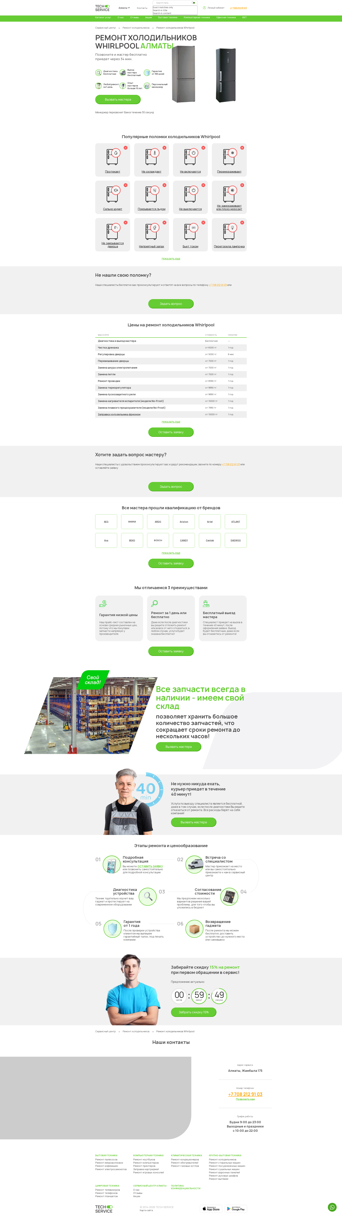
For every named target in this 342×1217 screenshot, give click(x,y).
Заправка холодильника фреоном (119, 414)
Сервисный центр (105, 27)
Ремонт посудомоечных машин (227, 1165)
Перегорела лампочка (229, 246)
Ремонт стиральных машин (224, 1162)
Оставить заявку (171, 432)
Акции (148, 17)
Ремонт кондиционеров (185, 1159)
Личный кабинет (216, 7)
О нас (121, 17)
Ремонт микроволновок (109, 1162)
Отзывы (134, 17)
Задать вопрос (171, 304)
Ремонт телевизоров (107, 1189)
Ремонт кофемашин (106, 1165)
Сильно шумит (112, 209)
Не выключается (190, 209)
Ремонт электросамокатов (111, 1169)
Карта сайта (146, 1210)
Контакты (142, 8)
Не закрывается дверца (113, 244)
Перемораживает (229, 171)
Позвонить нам (245, 1099)
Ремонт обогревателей (184, 1162)
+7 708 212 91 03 (238, 8)
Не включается (190, 171)
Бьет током (190, 246)
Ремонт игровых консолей (148, 1172)
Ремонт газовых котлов (185, 1165)
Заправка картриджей (146, 1169)
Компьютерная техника (197, 17)
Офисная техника (226, 17)
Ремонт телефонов (106, 1193)
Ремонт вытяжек (218, 1178)
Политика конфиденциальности (185, 1187)
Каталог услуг (103, 17)
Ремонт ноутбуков (144, 1159)
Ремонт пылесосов (106, 1159)
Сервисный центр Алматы (149, 1185)
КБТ (244, 17)
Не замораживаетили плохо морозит (229, 207)
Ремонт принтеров (144, 1165)
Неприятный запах (151, 246)
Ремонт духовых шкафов (223, 1175)
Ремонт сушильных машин (224, 1169)
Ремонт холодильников (136, 27)
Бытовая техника (167, 17)
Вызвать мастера (118, 100)
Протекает (112, 171)
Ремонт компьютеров (146, 1162)
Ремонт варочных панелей (224, 1172)
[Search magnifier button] (193, 2)
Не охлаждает (151, 171)
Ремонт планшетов (106, 1196)
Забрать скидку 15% (194, 1012)
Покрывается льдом (151, 209)
